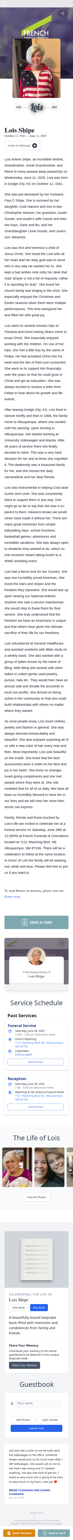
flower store (12, 896)
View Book (18, 1307)
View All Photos (36, 1197)
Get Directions (35, 1062)
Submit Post (36, 1428)
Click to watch (23, 1054)
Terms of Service (46, 1523)
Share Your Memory (24, 1365)
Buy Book (39, 1307)
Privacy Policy (26, 1523)
